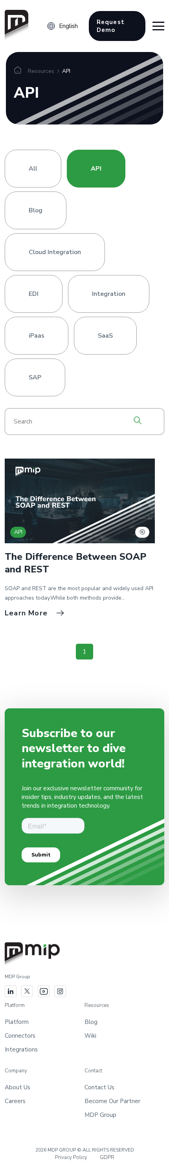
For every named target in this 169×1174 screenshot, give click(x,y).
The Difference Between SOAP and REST (75, 563)
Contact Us (99, 1087)
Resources (41, 71)
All (33, 168)
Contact (93, 1070)
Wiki (90, 1036)
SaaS (105, 335)
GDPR (107, 1157)
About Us (17, 1087)
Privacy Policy (71, 1157)
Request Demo (111, 26)
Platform (15, 1005)
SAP (35, 377)
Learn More (26, 613)
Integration (108, 294)
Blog (35, 210)
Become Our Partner (112, 1101)
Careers (15, 1101)
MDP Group (100, 1115)
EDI (34, 294)
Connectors (20, 1036)
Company (16, 1070)
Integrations (21, 1049)
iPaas (36, 335)
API (96, 168)
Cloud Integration (55, 252)
